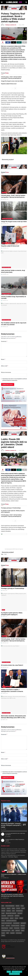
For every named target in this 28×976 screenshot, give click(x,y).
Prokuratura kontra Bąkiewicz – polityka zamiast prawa (13, 875)
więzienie (18, 930)
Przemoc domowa (15, 925)
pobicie (11, 918)
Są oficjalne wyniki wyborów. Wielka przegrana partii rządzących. (13, 511)
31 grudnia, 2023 (5, 248)
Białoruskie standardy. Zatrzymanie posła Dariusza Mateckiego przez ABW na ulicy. (13, 716)
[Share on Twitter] (13, 42)
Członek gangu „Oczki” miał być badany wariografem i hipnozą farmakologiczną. (11, 77)
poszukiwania (16, 923)
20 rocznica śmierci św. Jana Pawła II (12, 665)
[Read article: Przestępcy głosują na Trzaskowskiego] (14, 577)
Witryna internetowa (6, 372)
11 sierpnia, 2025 (5, 898)
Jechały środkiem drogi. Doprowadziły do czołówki (13, 297)
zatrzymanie (18, 933)
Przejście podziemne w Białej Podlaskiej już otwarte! (14, 840)
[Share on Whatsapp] (19, 42)
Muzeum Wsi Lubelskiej (11, 913)
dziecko (3, 908)
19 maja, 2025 (4, 616)
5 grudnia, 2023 (5, 326)
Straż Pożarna (5, 928)
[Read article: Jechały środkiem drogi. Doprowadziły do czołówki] (14, 285)
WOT (8, 933)
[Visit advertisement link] (14, 9)
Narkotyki (20, 913)
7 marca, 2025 (4, 719)
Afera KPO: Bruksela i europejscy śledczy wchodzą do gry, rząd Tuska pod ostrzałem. (12, 895)
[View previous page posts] (13, 88)
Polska (21, 918)
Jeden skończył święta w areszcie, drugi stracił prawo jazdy (13, 271)
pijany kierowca (5, 918)
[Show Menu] (1, 2)
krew (13, 910)
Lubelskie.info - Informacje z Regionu (9, 857)
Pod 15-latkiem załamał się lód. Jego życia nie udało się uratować (13, 323)
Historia (8, 908)
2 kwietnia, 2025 (5, 199)
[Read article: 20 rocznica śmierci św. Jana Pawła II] (14, 654)
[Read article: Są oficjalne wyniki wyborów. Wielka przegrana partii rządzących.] (14, 602)
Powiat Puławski (6, 243)
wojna (22, 930)
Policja (4, 192)
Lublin (3, 913)
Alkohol (17, 905)
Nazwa (3, 359)
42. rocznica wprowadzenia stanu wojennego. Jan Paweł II (15, 834)
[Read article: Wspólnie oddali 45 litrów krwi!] (14, 235)
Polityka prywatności (14, 973)
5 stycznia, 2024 (5, 223)
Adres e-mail (4, 366)
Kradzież (8, 910)
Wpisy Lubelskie (6, 585)
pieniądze (17, 915)
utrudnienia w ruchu (6, 930)
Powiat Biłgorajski (7, 218)
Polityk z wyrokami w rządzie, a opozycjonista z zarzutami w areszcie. (12, 690)
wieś (13, 930)
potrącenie (23, 923)
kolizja (23, 908)
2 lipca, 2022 (21, 450)
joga (5, 554)
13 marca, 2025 (5, 693)
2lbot (3, 905)
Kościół (3, 910)
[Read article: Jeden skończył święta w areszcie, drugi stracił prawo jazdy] (14, 259)
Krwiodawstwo (19, 910)
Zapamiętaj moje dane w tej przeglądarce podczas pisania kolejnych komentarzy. (15, 379)
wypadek (12, 933)
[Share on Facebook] (8, 42)
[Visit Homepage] (14, 2)
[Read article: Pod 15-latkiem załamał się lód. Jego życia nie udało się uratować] (14, 312)
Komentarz (4, 341)
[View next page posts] (15, 88)
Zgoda (8, 971)
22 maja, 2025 (4, 590)
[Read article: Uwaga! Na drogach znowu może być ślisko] (14, 210)
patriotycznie (10, 915)
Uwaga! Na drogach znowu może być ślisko (12, 81)
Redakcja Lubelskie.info (11, 24)
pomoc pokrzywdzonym (7, 923)
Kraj (3, 609)
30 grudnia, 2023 (5, 274)
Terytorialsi (16, 928)
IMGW (13, 908)
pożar (3, 925)
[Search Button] (26, 2)
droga (22, 905)
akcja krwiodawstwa (10, 905)
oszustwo (4, 915)
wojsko (3, 933)
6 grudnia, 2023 (5, 300)
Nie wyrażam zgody (16, 971)
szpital (11, 928)
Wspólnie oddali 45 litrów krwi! (9, 84)
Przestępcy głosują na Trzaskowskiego (11, 508)
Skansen (22, 925)
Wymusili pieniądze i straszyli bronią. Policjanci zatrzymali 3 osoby (11, 825)
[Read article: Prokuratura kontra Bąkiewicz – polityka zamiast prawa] (14, 866)
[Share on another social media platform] (24, 42)
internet (18, 908)
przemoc (8, 925)
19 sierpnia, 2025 (5, 877)
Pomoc (3, 920)
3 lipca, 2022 (21, 24)
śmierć (3, 935)
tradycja (22, 928)
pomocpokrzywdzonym (11, 920)
